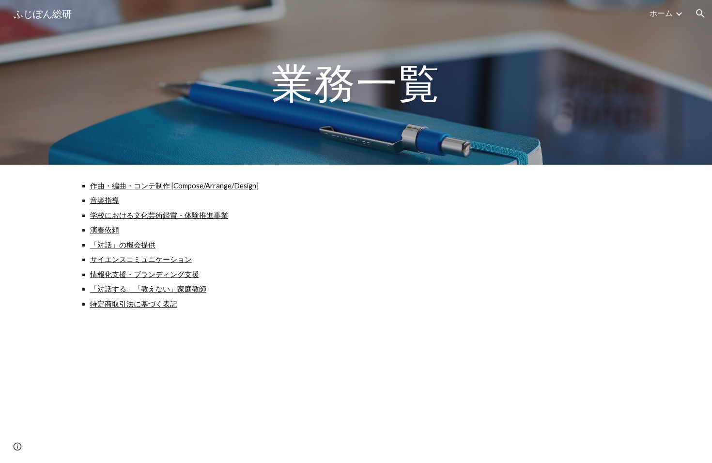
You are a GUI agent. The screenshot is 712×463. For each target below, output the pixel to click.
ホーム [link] (661, 12)
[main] (356, 82)
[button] (700, 13)
